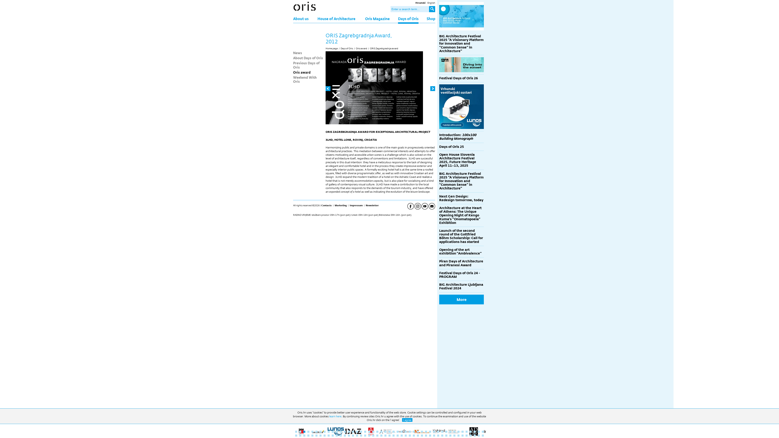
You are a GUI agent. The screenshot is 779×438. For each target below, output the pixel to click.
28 (406, 432)
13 (345, 432)
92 (475, 436)
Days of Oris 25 (451, 147)
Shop (431, 18)
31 (418, 432)
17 (361, 432)
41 (458, 432)
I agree (407, 420)
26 (398, 432)
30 (414, 432)
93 (479, 436)
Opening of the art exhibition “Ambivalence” (460, 252)
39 (450, 432)
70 (385, 436)
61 (349, 436)
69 (381, 436)
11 (337, 432)
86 (450, 436)
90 (467, 436)
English (431, 2)
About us (301, 18)
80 (426, 436)
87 (454, 436)
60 (345, 436)
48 (296, 436)
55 (325, 436)
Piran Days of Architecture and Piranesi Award (461, 263)
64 (361, 436)
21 (377, 432)
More (462, 299)
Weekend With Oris (305, 79)
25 (394, 432)
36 (438, 432)
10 (333, 432)
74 (402, 436)
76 (410, 436)
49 (300, 436)
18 (365, 432)
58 (337, 436)
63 (357, 436)
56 (329, 436)
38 (446, 432)
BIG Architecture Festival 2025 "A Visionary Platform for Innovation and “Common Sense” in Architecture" (461, 43)
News (297, 52)
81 (430, 436)
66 (369, 436)
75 (406, 436)
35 (434, 432)
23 (385, 432)
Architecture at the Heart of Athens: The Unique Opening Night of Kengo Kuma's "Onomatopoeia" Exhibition (460, 215)
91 (471, 436)
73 (398, 436)
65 (365, 436)
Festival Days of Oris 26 (458, 78)
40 (454, 432)
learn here (335, 416)
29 (410, 432)
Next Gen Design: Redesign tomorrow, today (461, 198)
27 (402, 432)
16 (357, 432)
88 (458, 436)
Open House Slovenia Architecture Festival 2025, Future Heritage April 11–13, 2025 (457, 160)
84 (442, 436)
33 (426, 432)
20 (373, 432)
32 (422, 432)
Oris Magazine (377, 18)
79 (422, 436)
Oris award (302, 72)
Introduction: (457, 137)
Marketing (341, 205)
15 (353, 432)
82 (434, 436)
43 (467, 432)
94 (483, 436)
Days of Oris (408, 18)
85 (446, 436)
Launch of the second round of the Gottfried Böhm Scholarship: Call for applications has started (461, 236)
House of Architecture (336, 18)
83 (438, 436)
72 (394, 436)
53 (316, 436)
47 (483, 432)
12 (341, 432)
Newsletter (372, 205)
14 (349, 432)
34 (430, 432)
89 (463, 436)
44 (471, 432)
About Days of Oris (308, 57)
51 (308, 436)
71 (389, 436)
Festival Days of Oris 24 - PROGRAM (459, 275)
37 (442, 432)
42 (463, 432)
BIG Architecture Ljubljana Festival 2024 (461, 286)
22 (381, 432)
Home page (332, 48)
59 (341, 436)
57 (333, 436)
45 (475, 432)
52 (312, 436)
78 (418, 436)
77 (414, 436)
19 (369, 432)
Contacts (326, 205)
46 (479, 432)
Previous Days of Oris (306, 64)
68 (377, 436)
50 (304, 436)
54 (321, 436)
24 (389, 432)
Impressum (356, 205)
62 (353, 436)
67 (373, 436)
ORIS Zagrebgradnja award (384, 48)
